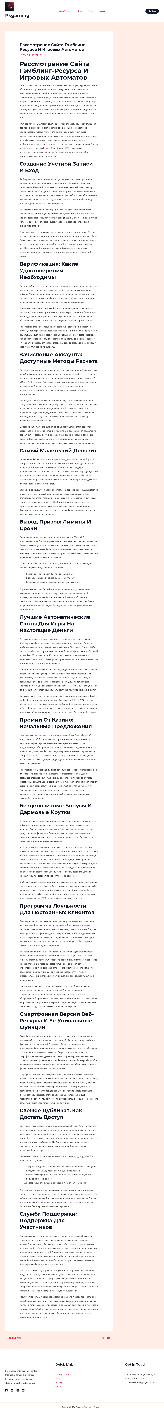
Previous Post (13, 1337)
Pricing (79, 11)
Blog (23, 54)
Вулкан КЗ (48, 148)
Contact (102, 11)
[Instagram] (17, 1390)
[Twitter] (12, 1390)
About (90, 11)
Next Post (106, 1337)
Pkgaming (17, 15)
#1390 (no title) (64, 11)
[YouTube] (23, 1390)
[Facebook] (6, 1390)
